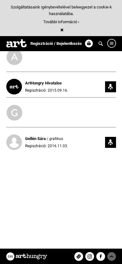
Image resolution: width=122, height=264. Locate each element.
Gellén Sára (36, 138)
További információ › (61, 21)
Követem (110, 86)
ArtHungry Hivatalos (43, 83)
